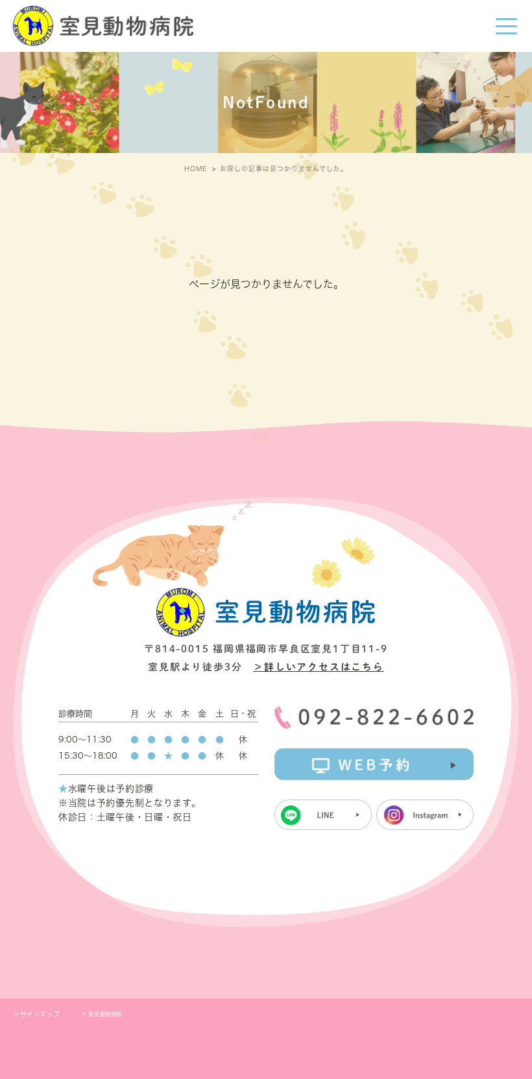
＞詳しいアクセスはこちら (318, 667)
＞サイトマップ (36, 1014)
